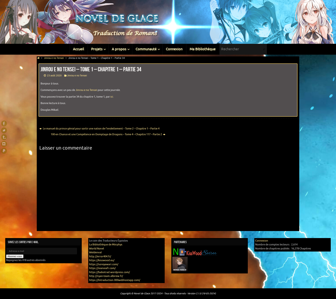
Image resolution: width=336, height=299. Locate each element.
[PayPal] (4, 151)
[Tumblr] (4, 137)
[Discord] (4, 144)
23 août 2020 (54, 75)
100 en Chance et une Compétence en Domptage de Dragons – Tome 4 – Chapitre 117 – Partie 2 (106, 134)
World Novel (96, 248)
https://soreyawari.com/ (103, 264)
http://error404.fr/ (100, 256)
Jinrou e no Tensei (54, 58)
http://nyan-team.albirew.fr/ (106, 276)
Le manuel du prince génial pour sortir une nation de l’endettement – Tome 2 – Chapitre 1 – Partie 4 (100, 128)
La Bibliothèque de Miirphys (105, 244)
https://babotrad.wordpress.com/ (109, 272)
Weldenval (95, 252)
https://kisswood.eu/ (101, 260)
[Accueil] (38, 58)
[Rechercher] (264, 49)
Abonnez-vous (15, 256)
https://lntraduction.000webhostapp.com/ (114, 280)
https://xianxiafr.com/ (102, 268)
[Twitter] (4, 130)
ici (111, 96)
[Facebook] (4, 123)
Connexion (261, 240)
